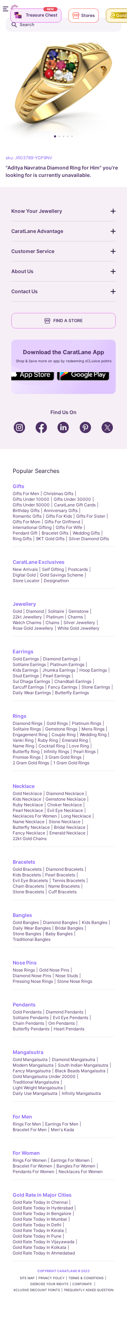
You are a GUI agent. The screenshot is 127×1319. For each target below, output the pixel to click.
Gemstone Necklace (66, 799)
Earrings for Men (61, 1124)
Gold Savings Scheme (61, 575)
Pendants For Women (33, 1171)
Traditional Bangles (31, 939)
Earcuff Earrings (28, 687)
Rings (19, 716)
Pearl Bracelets (60, 874)
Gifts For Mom (26, 521)
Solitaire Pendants (31, 1017)
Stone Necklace (64, 821)
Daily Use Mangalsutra (35, 1093)
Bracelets (24, 862)
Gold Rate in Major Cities (42, 1195)
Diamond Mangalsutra (73, 1059)
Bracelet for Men (30, 1129)
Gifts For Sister (90, 516)
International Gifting (32, 527)
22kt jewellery (27, 617)
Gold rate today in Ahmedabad (44, 1253)
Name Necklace (28, 821)
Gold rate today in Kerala (38, 1230)
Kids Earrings (25, 670)
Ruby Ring (48, 740)
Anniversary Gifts (61, 510)
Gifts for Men (26, 493)
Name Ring (23, 745)
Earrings (23, 651)
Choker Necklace (64, 804)
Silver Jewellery (79, 622)
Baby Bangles (59, 933)
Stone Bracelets (28, 891)
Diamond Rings (27, 723)
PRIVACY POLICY (51, 1278)
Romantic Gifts (27, 516)
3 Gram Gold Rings (63, 757)
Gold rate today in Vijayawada (43, 1241)
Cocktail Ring (51, 745)
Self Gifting (53, 569)
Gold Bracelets (27, 869)
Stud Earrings (26, 675)
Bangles (22, 915)
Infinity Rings (56, 751)
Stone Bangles (27, 933)
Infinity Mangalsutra (81, 1093)
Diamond (35, 611)
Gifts (18, 486)
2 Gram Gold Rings (31, 762)
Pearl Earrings (56, 675)
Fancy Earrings (62, 687)
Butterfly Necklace (31, 827)
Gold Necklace (27, 793)
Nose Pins (25, 963)
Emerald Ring (75, 740)
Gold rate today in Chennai (40, 1202)
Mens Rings (92, 729)
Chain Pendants (28, 1023)
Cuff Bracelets (62, 891)
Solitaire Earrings (29, 664)
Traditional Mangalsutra (36, 1082)
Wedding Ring (93, 734)
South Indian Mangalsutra (83, 1065)
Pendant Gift (25, 533)
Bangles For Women (75, 1166)
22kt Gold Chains (30, 838)
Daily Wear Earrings (32, 692)
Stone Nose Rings (74, 981)
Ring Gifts (22, 538)
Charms (75, 617)
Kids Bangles (94, 922)
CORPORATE (82, 1284)
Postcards (78, 569)
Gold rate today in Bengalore (42, 1213)
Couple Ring (63, 734)
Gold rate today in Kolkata (39, 1247)
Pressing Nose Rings (33, 981)
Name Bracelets (64, 886)
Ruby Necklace (28, 804)
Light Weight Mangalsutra (38, 1087)
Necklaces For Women (35, 816)
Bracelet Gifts (55, 533)
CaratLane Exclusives (39, 562)
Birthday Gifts (26, 510)
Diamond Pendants (64, 1012)
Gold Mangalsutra (30, 1059)
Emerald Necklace (67, 833)
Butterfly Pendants (31, 1028)
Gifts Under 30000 (72, 499)
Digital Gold (24, 575)
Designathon (56, 580)
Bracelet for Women (32, 1166)
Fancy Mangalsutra (32, 1070)
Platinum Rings (86, 723)
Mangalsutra (28, 1052)
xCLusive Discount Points (36, 1290)
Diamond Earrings (60, 658)
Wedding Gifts (86, 533)
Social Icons (33, 381)
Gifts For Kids (59, 516)
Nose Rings (24, 970)
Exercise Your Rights (49, 1284)
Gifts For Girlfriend (62, 521)
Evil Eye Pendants (70, 1017)
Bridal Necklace (69, 827)
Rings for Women (30, 1160)
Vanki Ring (23, 740)
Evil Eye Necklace (65, 810)
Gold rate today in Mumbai (40, 1219)
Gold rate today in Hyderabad (43, 1207)
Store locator (26, 580)
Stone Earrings (95, 687)
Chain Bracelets (28, 886)
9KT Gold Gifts (50, 538)
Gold (17, 611)
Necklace (24, 786)
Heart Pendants (69, 1028)
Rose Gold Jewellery (33, 628)
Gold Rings (57, 723)
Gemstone (78, 611)
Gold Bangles (26, 922)
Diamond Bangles (60, 922)
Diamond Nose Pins (32, 975)
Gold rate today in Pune (37, 1236)
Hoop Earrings (93, 670)
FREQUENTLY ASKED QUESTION (89, 1290)
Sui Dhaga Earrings (31, 681)
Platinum (55, 617)
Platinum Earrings (67, 664)
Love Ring (79, 745)
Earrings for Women (70, 1160)
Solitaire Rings (27, 729)
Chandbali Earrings (72, 681)
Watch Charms (27, 622)
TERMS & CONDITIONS (86, 1278)
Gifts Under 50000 (31, 504)
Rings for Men (27, 1124)
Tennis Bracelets (68, 880)
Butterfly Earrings (72, 692)
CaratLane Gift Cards (75, 504)
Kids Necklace (27, 799)
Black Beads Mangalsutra (80, 1070)
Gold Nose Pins (54, 970)
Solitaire (56, 611)
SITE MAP (27, 1278)
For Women (26, 1153)
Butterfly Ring (26, 751)
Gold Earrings (26, 658)
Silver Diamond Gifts (89, 538)
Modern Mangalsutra (33, 1065)
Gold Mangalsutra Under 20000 (44, 1076)
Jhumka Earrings (58, 670)
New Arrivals (25, 569)
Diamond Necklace (65, 793)
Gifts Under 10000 (31, 499)
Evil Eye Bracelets (30, 880)
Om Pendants (61, 1023)
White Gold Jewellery (78, 628)
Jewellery (24, 604)
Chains (52, 622)
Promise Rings (27, 757)
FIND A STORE (68, 320)
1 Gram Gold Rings (71, 762)
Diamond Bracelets (64, 869)
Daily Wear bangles (32, 928)
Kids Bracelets (27, 874)
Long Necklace (76, 816)
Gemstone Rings (61, 729)
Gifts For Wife (69, 527)
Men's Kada (62, 1129)
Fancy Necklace (29, 833)
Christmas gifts (58, 493)
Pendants (24, 1004)
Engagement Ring (30, 734)
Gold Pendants (27, 1012)
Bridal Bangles (69, 928)
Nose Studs (66, 975)
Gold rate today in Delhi (37, 1224)
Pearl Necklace (28, 810)
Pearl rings (84, 751)
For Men (22, 1117)
